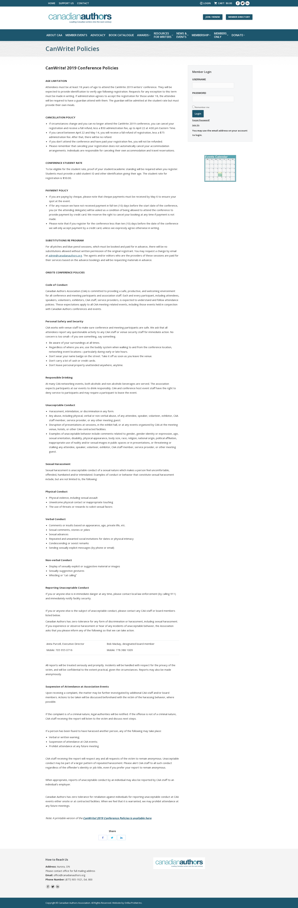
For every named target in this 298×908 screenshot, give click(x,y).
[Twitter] (243, 3)
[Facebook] (238, 3)
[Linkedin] (247, 3)
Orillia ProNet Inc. (133, 902)
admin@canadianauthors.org (65, 255)
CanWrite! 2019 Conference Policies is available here (117, 818)
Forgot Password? (201, 120)
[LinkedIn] (121, 837)
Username (199, 79)
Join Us (195, 125)
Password (199, 93)
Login (207, 3)
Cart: (225, 3)
